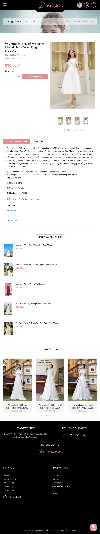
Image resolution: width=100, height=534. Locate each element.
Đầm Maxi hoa (12, 220)
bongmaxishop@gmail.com (28, 437)
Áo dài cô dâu (9, 482)
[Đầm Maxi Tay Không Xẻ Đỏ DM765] (8, 289)
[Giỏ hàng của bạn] (86, 5)
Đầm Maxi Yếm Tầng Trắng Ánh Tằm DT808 (33, 245)
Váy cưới (10, 215)
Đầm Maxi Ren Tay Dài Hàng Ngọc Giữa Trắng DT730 (37, 264)
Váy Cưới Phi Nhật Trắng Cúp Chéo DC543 (33, 303)
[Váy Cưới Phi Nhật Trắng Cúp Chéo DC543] (8, 308)
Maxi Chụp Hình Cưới (12, 490)
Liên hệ (56, 478)
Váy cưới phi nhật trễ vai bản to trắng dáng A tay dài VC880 (17, 406)
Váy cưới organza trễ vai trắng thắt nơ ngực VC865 (82, 406)
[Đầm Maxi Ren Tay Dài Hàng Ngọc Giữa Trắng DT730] (8, 269)
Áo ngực (56, 493)
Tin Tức (56, 475)
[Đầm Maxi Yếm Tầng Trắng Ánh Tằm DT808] (8, 250)
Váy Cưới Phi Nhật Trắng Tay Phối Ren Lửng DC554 (36, 323)
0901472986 (53, 452)
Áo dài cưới (11, 210)
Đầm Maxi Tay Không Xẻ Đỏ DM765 (30, 284)
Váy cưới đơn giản (11, 478)
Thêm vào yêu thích (75, 130)
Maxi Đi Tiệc (9, 486)
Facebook (57, 482)
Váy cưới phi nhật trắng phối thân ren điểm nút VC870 (50, 406)
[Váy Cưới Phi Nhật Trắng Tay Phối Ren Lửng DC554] (8, 328)
